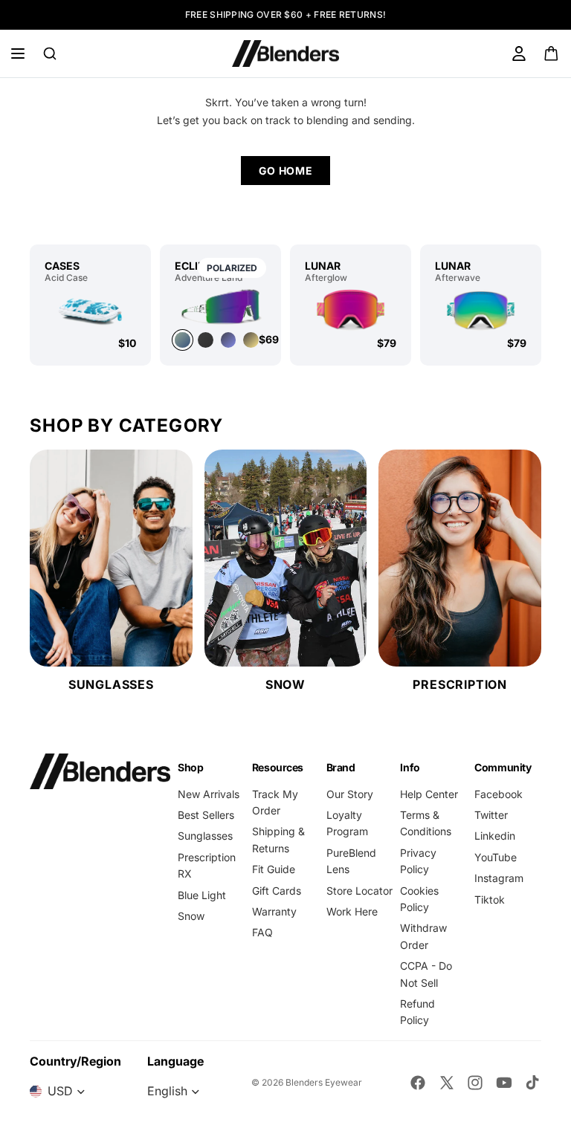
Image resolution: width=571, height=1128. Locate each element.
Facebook (498, 794)
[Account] (519, 53)
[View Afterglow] (350, 309)
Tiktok (489, 899)
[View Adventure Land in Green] (220, 306)
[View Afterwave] (480, 309)
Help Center (429, 794)
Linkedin (494, 835)
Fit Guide (273, 869)
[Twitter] (447, 1083)
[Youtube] (504, 1083)
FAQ (262, 932)
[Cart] (552, 53)
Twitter (491, 814)
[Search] (49, 53)
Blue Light (202, 895)
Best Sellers (206, 814)
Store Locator (359, 890)
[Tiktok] (532, 1083)
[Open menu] (18, 53)
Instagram (498, 878)
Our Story (349, 794)
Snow (191, 916)
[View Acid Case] (90, 309)
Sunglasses (205, 835)
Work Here (352, 911)
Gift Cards (276, 890)
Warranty (274, 911)
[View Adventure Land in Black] (205, 340)
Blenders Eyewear (324, 1082)
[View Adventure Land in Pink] (251, 340)
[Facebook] (418, 1083)
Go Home (286, 170)
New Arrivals (208, 794)
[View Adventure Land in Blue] (228, 340)
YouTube (495, 857)
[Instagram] (475, 1083)
